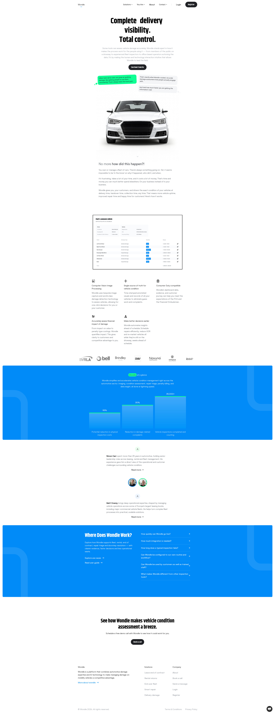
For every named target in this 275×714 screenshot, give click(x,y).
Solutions (127, 4)
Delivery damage (151, 695)
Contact (162, 4)
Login (178, 4)
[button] (269, 709)
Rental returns (150, 678)
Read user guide (92, 562)
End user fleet (150, 684)
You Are (140, 4)
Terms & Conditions (173, 709)
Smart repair (150, 689)
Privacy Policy (191, 709)
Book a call (137, 642)
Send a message (180, 684)
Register (191, 4)
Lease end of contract (154, 672)
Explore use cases (93, 558)
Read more (136, 470)
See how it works (137, 67)
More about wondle (87, 682)
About (152, 4)
